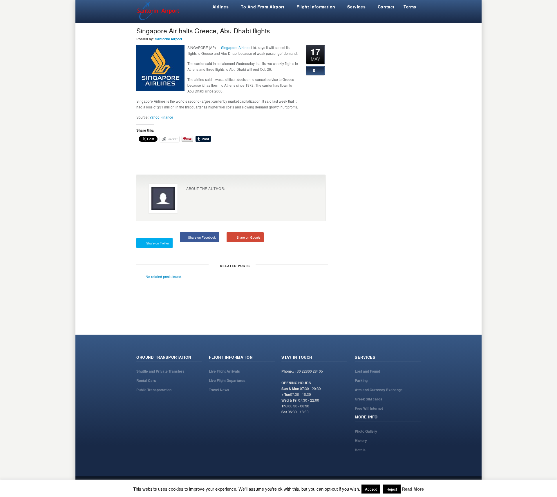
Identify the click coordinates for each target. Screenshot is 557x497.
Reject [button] (391, 489)
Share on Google (248, 237)
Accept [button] (371, 489)
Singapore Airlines (235, 47)
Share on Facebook (202, 237)
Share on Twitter (157, 243)
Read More (413, 489)
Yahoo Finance (161, 117)
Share (285, 163)
